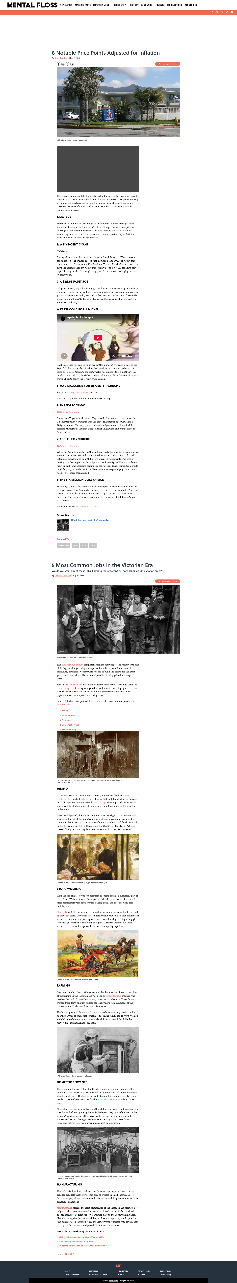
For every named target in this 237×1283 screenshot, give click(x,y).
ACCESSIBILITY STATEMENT (98, 1274)
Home (60, 1253)
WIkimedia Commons (68, 446)
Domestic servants (109, 1099)
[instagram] (222, 12)
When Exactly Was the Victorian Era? (76, 1241)
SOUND (75, 545)
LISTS (84, 545)
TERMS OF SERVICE (72, 1274)
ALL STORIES (191, 4)
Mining (65, 710)
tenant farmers (113, 996)
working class (68, 688)
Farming (66, 720)
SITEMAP (121, 1274)
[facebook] (212, 12)
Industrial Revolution (72, 664)
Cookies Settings (166, 1274)
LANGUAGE (146, 4)
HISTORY (134, 4)
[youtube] (232, 12)
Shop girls (62, 912)
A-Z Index (141, 1274)
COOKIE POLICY (165, 1271)
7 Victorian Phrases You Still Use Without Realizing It (83, 1245)
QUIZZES (160, 4)
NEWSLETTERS (123, 1271)
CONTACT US (93, 1271)
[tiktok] (227, 12)
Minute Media (113, 1281)
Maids (60, 1109)
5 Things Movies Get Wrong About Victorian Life (81, 1237)
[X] (217, 12)
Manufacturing (69, 729)
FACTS (93, 545)
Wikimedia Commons (68, 412)
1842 (104, 802)
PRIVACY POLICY (144, 1271)
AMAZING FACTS (83, 4)
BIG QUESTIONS (174, 4)
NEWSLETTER (66, 4)
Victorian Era (75, 684)
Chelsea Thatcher (63, 575)
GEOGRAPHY (119, 4)
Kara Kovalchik (62, 58)
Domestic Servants (71, 724)
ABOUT (67, 1271)
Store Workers (68, 715)
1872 (82, 826)
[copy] (72, 64)
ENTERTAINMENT (101, 4)
